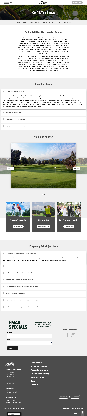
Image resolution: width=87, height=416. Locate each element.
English (12, 414)
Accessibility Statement (77, 408)
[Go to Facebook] (67, 335)
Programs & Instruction (39, 366)
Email (8, 339)
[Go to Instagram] (73, 335)
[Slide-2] (44, 194)
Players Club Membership (39, 370)
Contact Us (34, 385)
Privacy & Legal (66, 408)
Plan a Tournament (37, 377)
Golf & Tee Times (36, 363)
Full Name (9, 332)
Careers (33, 381)
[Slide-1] (42, 194)
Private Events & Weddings (40, 374)
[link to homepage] (43, 2)
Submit (10, 348)
